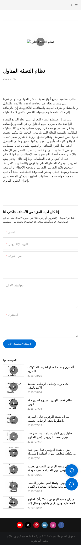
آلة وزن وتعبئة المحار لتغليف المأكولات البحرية (50, 369)
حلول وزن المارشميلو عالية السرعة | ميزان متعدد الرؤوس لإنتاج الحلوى (49, 435)
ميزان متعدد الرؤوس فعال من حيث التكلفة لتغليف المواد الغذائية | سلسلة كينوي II (50, 451)
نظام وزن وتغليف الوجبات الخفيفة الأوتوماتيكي (48, 385)
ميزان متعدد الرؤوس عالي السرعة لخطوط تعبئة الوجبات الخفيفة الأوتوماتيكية (48, 418)
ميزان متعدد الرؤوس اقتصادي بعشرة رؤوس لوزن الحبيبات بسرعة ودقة (49, 468)
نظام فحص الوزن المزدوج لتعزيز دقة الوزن (49, 402)
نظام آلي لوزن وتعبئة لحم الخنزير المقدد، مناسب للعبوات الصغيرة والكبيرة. (52, 484)
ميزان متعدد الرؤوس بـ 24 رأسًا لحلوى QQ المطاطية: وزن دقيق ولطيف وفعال (51, 501)
